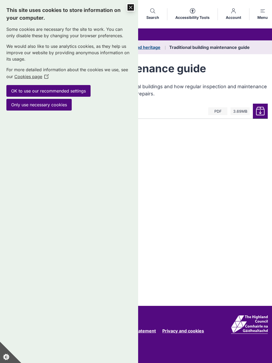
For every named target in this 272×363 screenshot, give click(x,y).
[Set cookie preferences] (10, 352)
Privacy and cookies (183, 331)
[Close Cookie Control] (131, 7)
